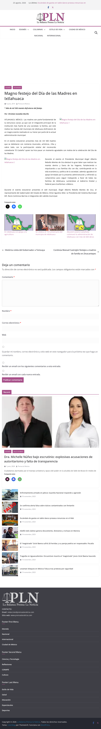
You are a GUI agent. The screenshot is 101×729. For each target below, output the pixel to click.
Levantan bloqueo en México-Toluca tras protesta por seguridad (46, 569)
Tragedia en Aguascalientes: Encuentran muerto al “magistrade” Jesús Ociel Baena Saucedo (58, 556)
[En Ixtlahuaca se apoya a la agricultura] (18, 222)
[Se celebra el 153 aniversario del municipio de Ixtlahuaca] (50, 222)
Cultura (5, 675)
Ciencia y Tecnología (10, 659)
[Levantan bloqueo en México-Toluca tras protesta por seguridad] (10, 570)
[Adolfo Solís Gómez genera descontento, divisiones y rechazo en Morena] (10, 532)
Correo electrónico (11, 322)
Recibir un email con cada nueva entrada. (21, 374)
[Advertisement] (50, 57)
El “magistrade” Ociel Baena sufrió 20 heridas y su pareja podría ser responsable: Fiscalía (57, 543)
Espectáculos (7, 705)
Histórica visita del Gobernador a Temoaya (25, 250)
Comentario (8, 277)
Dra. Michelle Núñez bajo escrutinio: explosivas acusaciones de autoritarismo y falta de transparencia (48, 459)
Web (4, 334)
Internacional (54, 35)
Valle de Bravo (18, 451)
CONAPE (5, 669)
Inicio (12, 29)
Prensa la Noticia (24, 104)
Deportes (6, 710)
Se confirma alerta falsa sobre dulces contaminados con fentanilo (47, 505)
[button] (27, 29)
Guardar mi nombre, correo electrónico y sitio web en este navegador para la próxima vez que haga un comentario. (50, 353)
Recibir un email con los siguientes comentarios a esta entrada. (31, 366)
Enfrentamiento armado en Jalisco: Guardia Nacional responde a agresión (50, 493)
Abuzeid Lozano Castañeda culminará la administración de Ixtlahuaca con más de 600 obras (80, 234)
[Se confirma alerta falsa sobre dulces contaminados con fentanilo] (10, 507)
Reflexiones (7, 664)
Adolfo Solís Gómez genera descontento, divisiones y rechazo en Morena (50, 531)
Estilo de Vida (55, 29)
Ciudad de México (77, 29)
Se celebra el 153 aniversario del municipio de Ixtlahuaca (49, 233)
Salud (4, 694)
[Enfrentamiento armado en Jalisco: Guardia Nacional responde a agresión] (10, 494)
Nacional (38, 35)
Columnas (38, 29)
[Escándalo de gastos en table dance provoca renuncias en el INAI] (10, 520)
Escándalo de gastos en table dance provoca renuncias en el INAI (47, 518)
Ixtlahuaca (17, 87)
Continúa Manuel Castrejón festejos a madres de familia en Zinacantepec (74, 252)
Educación (6, 700)
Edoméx (22, 29)
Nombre (6, 311)
